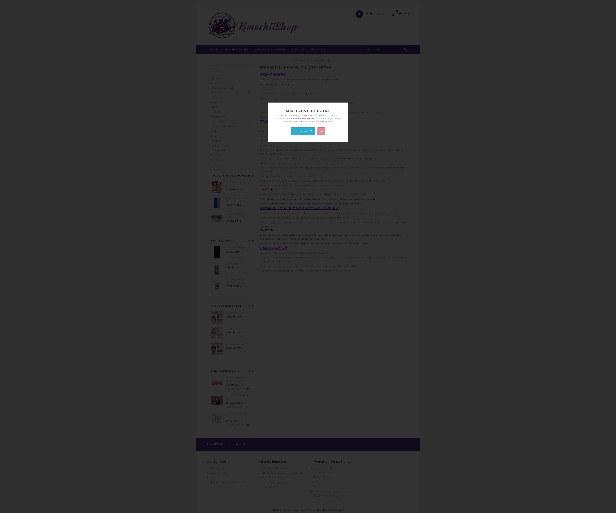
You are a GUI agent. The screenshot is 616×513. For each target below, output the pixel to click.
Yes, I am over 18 (303, 131)
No (321, 131)
